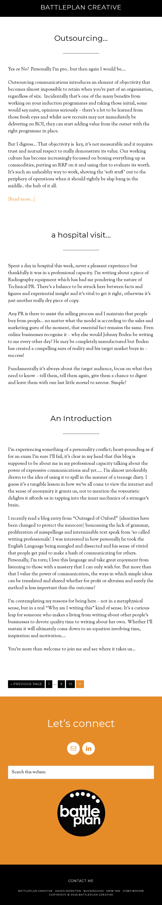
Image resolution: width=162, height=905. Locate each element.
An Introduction (81, 418)
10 (70, 684)
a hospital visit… (81, 234)
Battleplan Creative (81, 7)
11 (79, 684)
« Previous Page (26, 684)
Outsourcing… (81, 38)
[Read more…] (21, 199)
